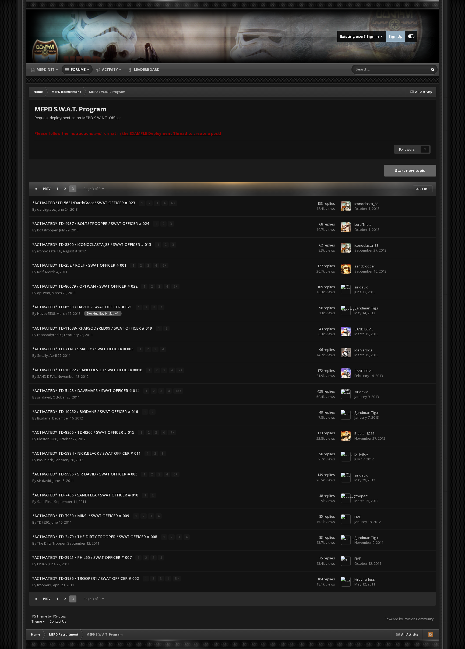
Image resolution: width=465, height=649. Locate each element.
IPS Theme (39, 616)
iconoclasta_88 (366, 203)
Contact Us (58, 621)
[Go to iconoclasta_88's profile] (346, 206)
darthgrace (46, 209)
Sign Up (396, 36)
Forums (78, 69)
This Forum (412, 69)
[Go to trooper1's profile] (346, 498)
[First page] (36, 188)
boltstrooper (47, 230)
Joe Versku (363, 350)
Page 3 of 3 (93, 188)
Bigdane (44, 418)
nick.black (45, 459)
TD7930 (43, 522)
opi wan (43, 292)
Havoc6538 (46, 313)
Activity (109, 69)
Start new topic (410, 170)
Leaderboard (146, 69)
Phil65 (42, 564)
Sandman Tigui (366, 308)
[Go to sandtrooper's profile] (346, 269)
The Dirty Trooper (51, 543)
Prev (46, 188)
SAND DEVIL (363, 329)
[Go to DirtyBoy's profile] (346, 456)
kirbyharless (364, 579)
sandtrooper (364, 266)
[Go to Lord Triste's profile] (346, 227)
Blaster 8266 (47, 438)
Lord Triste (363, 224)
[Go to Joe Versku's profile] (346, 352)
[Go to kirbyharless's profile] (346, 582)
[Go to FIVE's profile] (346, 519)
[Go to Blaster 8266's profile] (346, 436)
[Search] (433, 69)
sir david (361, 287)
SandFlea (44, 501)
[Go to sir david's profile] (346, 289)
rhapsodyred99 (49, 334)
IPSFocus (59, 616)
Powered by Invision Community (409, 619)
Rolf (40, 271)
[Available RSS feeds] (430, 634)
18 (177, 391)
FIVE (357, 516)
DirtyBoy (361, 454)
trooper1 (361, 495)
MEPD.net (45, 69)
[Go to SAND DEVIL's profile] (346, 331)
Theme (37, 621)
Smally (42, 355)
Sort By (421, 189)
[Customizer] (411, 36)
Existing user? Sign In (360, 36)
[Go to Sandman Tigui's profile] (346, 310)
